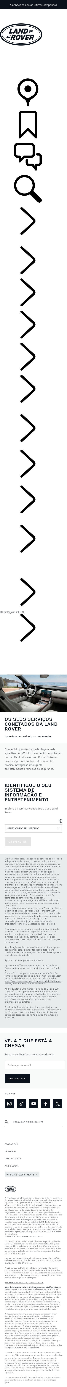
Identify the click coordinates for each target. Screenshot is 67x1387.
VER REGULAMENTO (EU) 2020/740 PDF (24, 1282)
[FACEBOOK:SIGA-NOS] (45, 1103)
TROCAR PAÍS (12, 1143)
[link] (33, 62)
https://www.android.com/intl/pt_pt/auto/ (25, 999)
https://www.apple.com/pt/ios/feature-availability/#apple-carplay (33, 982)
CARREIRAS (10, 1151)
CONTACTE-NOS (13, 1158)
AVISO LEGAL (12, 1165)
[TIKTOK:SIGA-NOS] (21, 1103)
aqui (42, 897)
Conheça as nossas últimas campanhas (33, 5)
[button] (33, 11)
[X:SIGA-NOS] (57, 1103)
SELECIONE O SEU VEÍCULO (23, 828)
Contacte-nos (52, 1229)
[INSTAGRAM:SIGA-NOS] (9, 1103)
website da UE (37, 1221)
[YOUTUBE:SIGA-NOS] (33, 1103)
